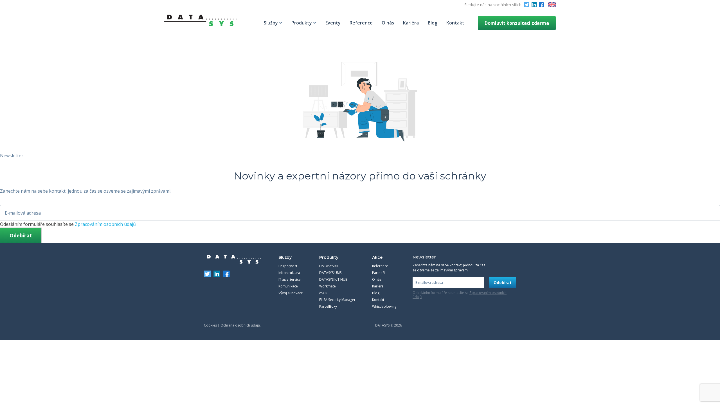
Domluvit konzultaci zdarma (517, 23)
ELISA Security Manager (337, 299)
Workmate (327, 286)
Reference (361, 23)
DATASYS (233, 259)
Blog (432, 23)
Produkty (301, 23)
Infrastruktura (289, 272)
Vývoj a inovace (290, 293)
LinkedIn (534, 4)
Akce (377, 257)
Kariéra (411, 23)
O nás (388, 23)
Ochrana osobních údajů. (240, 325)
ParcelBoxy (328, 306)
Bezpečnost (287, 266)
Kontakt (455, 23)
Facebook (541, 4)
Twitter (526, 4)
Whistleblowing (384, 306)
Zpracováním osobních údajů (105, 224)
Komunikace (288, 286)
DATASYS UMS (330, 272)
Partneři (378, 272)
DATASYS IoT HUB (333, 279)
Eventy (333, 23)
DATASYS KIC (329, 266)
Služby (271, 23)
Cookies (210, 325)
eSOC (323, 293)
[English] (552, 4)
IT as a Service (289, 279)
